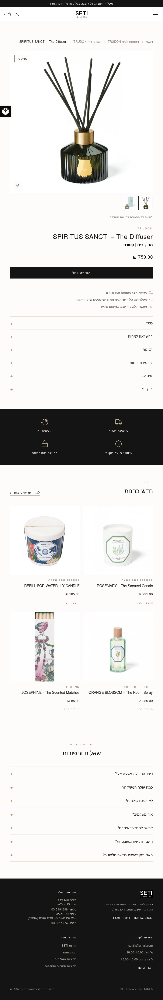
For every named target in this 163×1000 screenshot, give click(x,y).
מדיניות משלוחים (65, 959)
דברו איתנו (145, 968)
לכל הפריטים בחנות (25, 492)
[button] (5, 111)
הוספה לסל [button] (145, 602)
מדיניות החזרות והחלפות (60, 966)
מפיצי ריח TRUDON (86, 41)
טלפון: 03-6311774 (63, 923)
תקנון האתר (69, 952)
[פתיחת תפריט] (155, 14)
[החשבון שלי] (17, 14)
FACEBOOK (122, 918)
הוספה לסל (81, 272)
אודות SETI (69, 945)
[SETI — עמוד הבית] (81, 14)
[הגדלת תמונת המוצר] (81, 122)
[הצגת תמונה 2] (129, 203)
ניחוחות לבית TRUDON (123, 41)
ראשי (149, 41)
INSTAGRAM (143, 918)
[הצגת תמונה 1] (145, 203)
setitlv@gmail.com (140, 945)
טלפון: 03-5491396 (63, 909)
